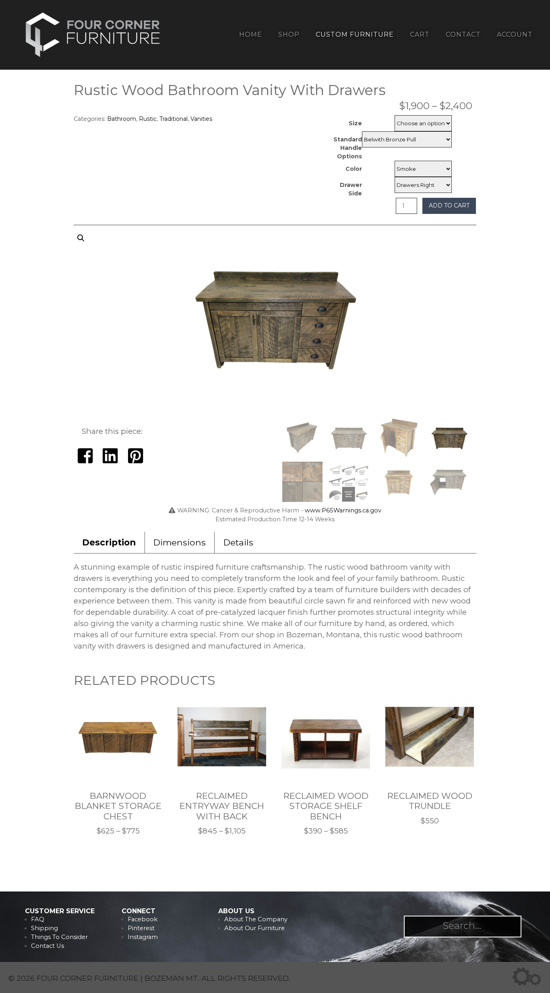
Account (515, 34)
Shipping (44, 928)
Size (355, 123)
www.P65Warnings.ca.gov (343, 510)
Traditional (173, 118)
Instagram (143, 937)
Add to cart (449, 205)
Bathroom (121, 118)
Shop (289, 34)
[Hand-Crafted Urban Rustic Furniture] (93, 57)
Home (250, 34)
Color (353, 168)
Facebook (142, 919)
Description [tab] (109, 542)
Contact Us (47, 945)
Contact (463, 34)
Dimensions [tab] (179, 542)
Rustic (148, 118)
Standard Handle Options (347, 148)
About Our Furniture (254, 928)
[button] (275, 323)
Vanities (201, 118)
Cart (420, 34)
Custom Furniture (355, 34)
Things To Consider (59, 937)
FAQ (37, 919)
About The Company (255, 919)
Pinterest (141, 928)
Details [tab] (238, 542)
